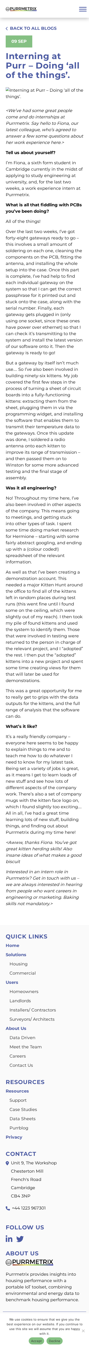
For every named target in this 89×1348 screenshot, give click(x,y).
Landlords (20, 1000)
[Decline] (83, 1330)
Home (12, 945)
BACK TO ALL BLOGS (33, 28)
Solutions (16, 954)
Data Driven (22, 1037)
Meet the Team (25, 1047)
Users (12, 982)
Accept (36, 1341)
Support (18, 1100)
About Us (16, 1028)
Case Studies (23, 1109)
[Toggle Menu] (83, 9)
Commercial (22, 973)
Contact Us (21, 1065)
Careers (17, 1056)
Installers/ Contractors (32, 1010)
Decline (54, 1341)
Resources (17, 1091)
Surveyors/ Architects (32, 1019)
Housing (18, 964)
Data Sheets (22, 1118)
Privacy (14, 1137)
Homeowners (23, 991)
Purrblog (18, 1128)
